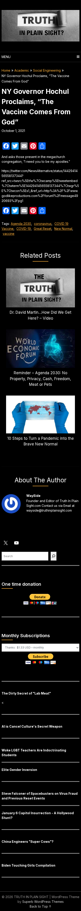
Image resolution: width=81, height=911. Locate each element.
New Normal (63, 229)
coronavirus (43, 224)
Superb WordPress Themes (43, 902)
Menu (6, 57)
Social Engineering (47, 70)
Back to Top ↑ (41, 906)
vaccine (8, 234)
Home (6, 70)
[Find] (53, 556)
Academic (21, 70)
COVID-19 (23, 229)
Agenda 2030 (21, 224)
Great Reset (42, 229)
